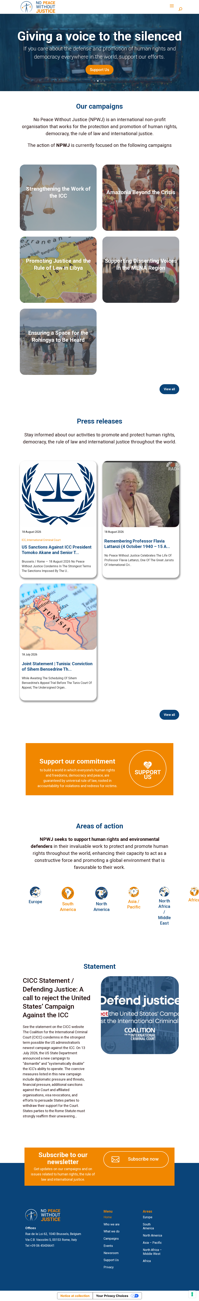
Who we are (112, 1224)
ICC (24, 540)
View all (169, 389)
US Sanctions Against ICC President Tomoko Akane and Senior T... (57, 550)
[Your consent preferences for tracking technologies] (192, 1294)
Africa (147, 1261)
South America (148, 1226)
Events (108, 1246)
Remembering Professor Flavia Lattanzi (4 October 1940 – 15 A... (137, 544)
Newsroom (111, 1253)
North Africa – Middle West (152, 1252)
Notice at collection (75, 1296)
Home (108, 1217)
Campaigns (111, 1238)
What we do (112, 1231)
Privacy (109, 1267)
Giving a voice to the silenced (99, 36)
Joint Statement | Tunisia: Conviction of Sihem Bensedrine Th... (57, 666)
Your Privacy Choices (112, 1296)
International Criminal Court (44, 540)
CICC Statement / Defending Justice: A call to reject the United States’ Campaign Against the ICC (56, 998)
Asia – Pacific (152, 1243)
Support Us (99, 69)
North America (152, 1235)
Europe (147, 1217)
